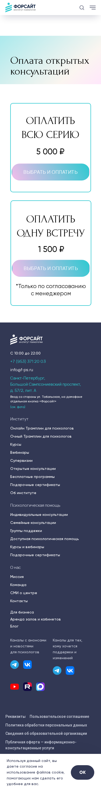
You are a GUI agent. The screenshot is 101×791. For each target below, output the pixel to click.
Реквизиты (15, 716)
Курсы (15, 444)
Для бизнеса (22, 612)
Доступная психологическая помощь (44, 539)
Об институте (23, 493)
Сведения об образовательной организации (46, 733)
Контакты (19, 601)
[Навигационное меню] (93, 7)
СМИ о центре (23, 593)
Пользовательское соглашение (59, 716)
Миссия (17, 576)
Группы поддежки (26, 530)
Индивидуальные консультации (39, 514)
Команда (18, 585)
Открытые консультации (33, 468)
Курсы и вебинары (27, 547)
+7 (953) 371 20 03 (28, 361)
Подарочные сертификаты (35, 485)
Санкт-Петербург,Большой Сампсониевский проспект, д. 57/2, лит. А (45, 384)
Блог (14, 626)
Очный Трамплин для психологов (41, 436)
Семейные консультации (33, 522)
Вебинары (19, 452)
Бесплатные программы (32, 476)
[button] (81, 7)
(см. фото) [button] (17, 407)
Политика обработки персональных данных (46, 725)
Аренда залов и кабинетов (35, 619)
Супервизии (21, 460)
